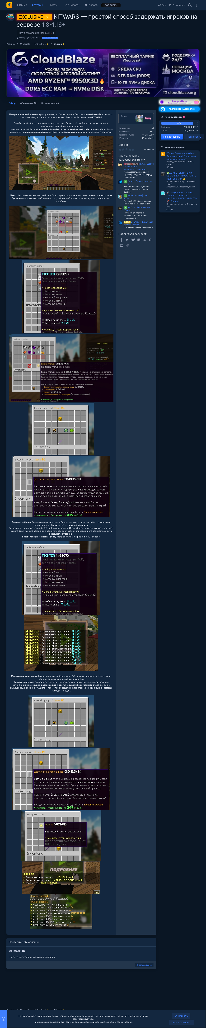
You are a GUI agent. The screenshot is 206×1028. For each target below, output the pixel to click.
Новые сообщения (175, 147)
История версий (50, 103)
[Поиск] (189, 5)
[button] (45, 5)
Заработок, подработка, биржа (180, 186)
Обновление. (17, 950)
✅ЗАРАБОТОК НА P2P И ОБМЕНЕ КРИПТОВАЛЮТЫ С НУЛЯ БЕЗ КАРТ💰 (181, 175)
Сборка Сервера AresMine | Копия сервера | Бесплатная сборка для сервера (181, 156)
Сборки (169, 167)
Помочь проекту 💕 (175, 117)
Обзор (12, 103)
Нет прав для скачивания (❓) (36, 32)
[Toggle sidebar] (196, 5)
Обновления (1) (28, 103)
